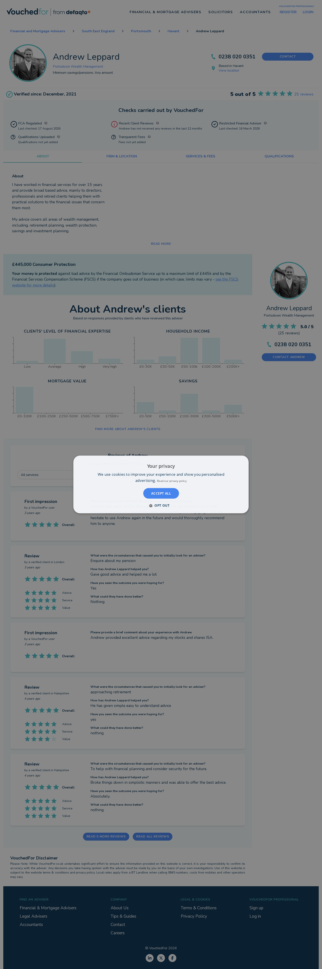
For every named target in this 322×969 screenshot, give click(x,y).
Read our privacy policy (172, 481)
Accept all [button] (161, 493)
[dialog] (161, 484)
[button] (161, 505)
